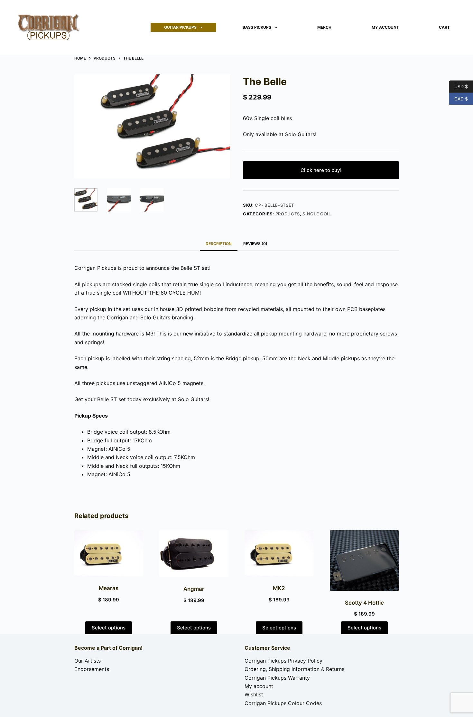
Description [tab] (219, 243)
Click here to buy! (321, 170)
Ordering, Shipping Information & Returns (294, 669)
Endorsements (91, 669)
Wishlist (254, 694)
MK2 (279, 588)
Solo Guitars (300, 134)
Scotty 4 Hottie (364, 602)
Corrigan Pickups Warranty (277, 678)
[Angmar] (193, 553)
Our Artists (87, 660)
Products (287, 213)
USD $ (458, 86)
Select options (108, 628)
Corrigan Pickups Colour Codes (283, 703)
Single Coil (316, 213)
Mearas (108, 588)
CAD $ (458, 98)
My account (385, 27)
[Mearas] (109, 553)
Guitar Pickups (180, 27)
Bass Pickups (257, 27)
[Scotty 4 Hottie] (364, 560)
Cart (444, 27)
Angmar (193, 589)
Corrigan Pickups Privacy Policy (283, 660)
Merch (324, 27)
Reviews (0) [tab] (255, 243)
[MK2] (279, 553)
